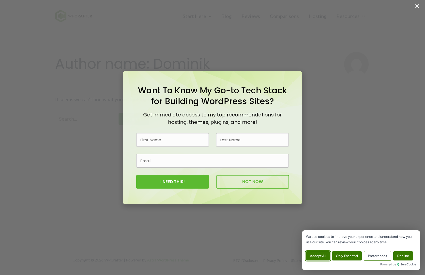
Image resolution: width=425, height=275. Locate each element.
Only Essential (347, 256)
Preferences (377, 256)
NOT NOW (252, 182)
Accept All (318, 256)
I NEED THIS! (172, 182)
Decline (403, 256)
